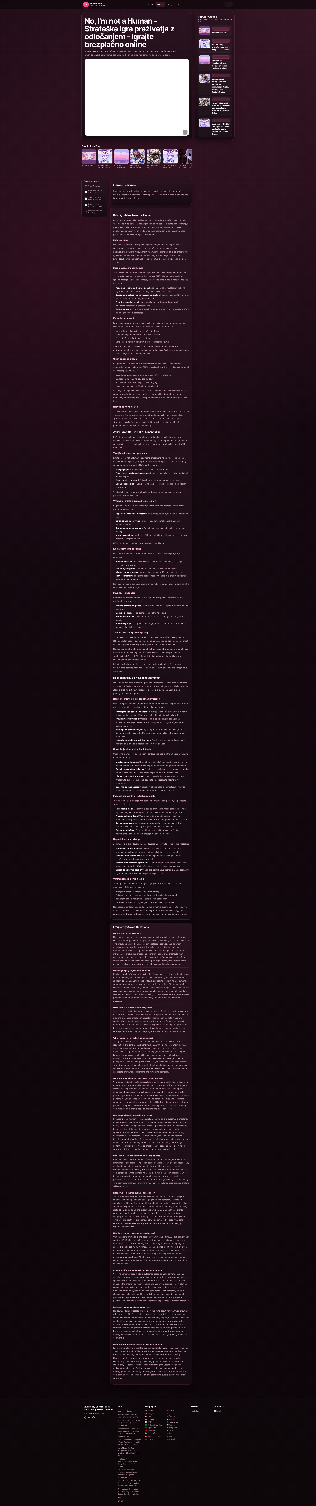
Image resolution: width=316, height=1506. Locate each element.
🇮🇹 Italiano (170, 1419)
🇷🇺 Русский (171, 1425)
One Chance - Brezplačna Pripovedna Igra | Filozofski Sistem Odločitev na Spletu (128, 1491)
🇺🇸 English (149, 1411)
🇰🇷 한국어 (148, 1422)
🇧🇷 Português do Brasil (154, 1425)
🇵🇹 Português (150, 1430)
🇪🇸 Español (149, 1419)
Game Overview (92, 186)
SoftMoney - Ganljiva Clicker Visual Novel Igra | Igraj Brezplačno (129, 1422)
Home (150, 4)
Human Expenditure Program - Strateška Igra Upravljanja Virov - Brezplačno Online (129, 1442)
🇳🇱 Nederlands (172, 1422)
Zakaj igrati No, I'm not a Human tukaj (93, 198)
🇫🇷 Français (149, 1414)
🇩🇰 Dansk (170, 1430)
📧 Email (217, 1411)
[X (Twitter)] (84, 1417)
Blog (170, 4)
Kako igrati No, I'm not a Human (93, 192)
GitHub (180, 4)
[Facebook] (93, 1417)
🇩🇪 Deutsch (171, 1414)
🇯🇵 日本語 (148, 1416)
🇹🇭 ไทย (169, 1433)
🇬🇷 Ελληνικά (150, 1433)
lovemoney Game (125, 1411)
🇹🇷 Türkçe (149, 1439)
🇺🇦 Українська (150, 1428)
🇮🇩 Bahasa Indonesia (153, 1436)
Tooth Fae (195, 1411)
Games (160, 4)
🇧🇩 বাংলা (169, 1436)
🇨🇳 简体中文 (171, 1411)
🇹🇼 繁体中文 (171, 1439)
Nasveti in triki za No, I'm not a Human (94, 205)
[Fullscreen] (185, 132)
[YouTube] (89, 1417)
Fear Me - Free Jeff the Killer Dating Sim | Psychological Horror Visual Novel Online (129, 1483)
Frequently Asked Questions (93, 212)
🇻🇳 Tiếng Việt (172, 1428)
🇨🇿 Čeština (171, 1416)
